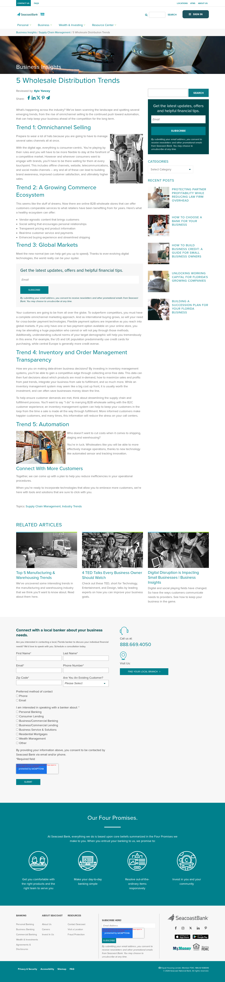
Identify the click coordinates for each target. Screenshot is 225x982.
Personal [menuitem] (22, 25)
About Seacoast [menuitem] (52, 915)
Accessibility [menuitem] (47, 969)
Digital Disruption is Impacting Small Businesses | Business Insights (173, 577)
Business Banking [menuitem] (25, 929)
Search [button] (198, 93)
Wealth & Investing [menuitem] (71, 25)
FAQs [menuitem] (36, 3)
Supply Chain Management (54, 32)
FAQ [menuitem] (72, 969)
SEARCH (172, 14)
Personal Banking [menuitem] (25, 924)
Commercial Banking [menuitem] (26, 934)
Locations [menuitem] (182, 3)
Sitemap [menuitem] (61, 969)
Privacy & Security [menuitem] (27, 969)
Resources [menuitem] (74, 915)
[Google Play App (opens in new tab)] (200, 938)
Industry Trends (72, 506)
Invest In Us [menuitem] (48, 934)
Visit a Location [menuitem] (75, 929)
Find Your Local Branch (143, 671)
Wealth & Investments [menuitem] (27, 939)
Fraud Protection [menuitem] (76, 934)
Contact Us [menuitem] (23, 3)
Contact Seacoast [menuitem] (76, 924)
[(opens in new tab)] (29, 99)
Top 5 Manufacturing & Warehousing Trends (35, 575)
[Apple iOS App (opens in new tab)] (182, 938)
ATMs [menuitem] (192, 3)
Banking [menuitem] (21, 915)
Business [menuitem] (43, 25)
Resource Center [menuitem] (103, 25)
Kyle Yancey (42, 91)
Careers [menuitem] (46, 929)
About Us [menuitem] (203, 3)
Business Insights (26, 32)
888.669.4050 (135, 644)
